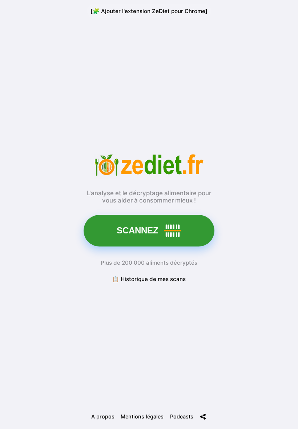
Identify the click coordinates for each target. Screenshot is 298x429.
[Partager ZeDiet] (203, 416)
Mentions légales (142, 416)
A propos (102, 416)
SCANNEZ (137, 230)
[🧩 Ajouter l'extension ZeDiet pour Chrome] (149, 11)
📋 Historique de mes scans (149, 279)
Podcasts (181, 416)
